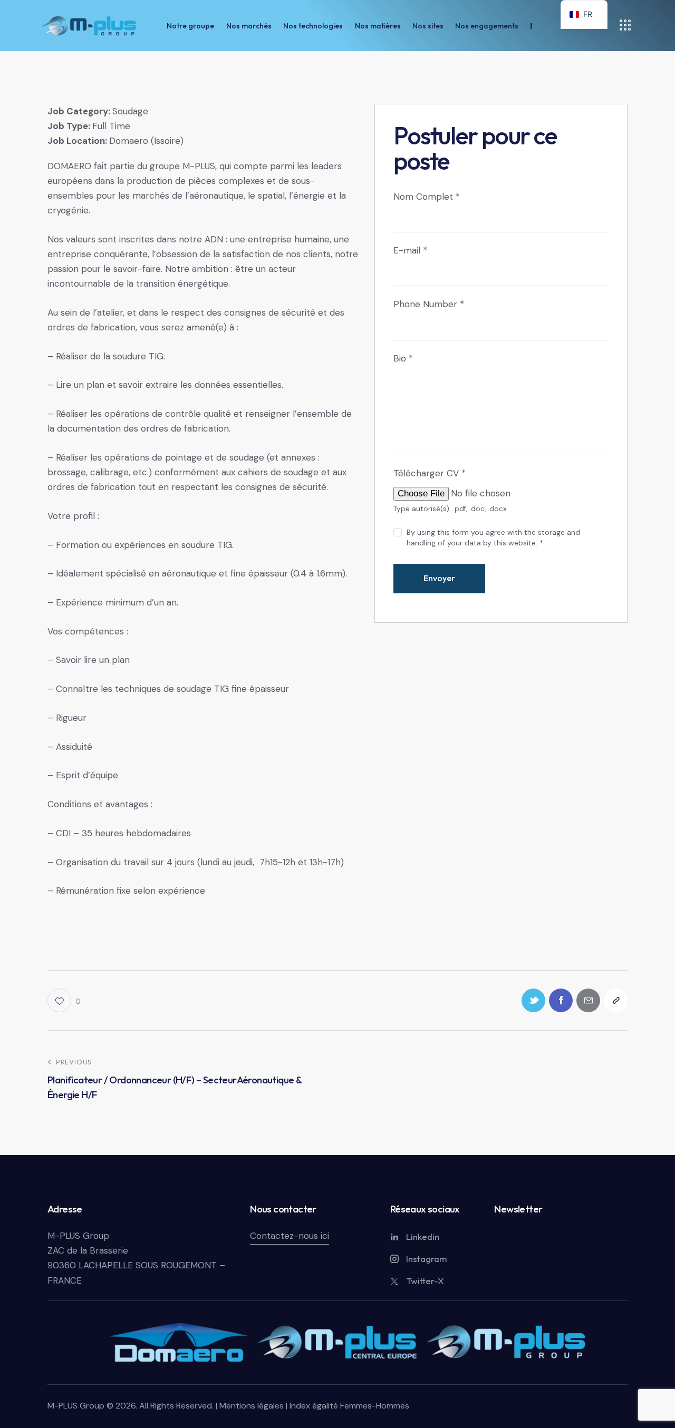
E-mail (410, 250)
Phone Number (428, 304)
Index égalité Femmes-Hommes (348, 1405)
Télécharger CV (429, 473)
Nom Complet (426, 196)
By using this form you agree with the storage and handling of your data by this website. (493, 537)
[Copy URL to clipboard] (616, 1000)
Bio (403, 358)
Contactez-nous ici (289, 1235)
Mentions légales (251, 1405)
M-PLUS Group (78, 1235)
